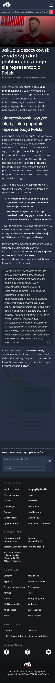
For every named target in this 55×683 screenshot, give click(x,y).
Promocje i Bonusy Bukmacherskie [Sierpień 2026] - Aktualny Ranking (13, 556)
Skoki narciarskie (12, 604)
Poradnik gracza (36, 546)
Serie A (7, 512)
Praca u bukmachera (14, 587)
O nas (9, 630)
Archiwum (33, 604)
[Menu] (51, 5)
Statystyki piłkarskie (37, 489)
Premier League (11, 495)
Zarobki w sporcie (36, 581)
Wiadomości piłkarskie (39, 523)
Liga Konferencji (11, 523)
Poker (30, 592)
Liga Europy (33, 517)
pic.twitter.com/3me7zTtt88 (20, 381)
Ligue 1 (31, 495)
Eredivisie (32, 500)
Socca (7, 615)
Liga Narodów (34, 512)
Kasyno (7, 592)
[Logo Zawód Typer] (6, 4)
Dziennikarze (34, 587)
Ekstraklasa (33, 506)
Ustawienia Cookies (38, 636)
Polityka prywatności (16, 636)
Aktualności (33, 575)
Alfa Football (10, 609)
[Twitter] (48, 652)
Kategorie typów (36, 598)
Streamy (8, 575)
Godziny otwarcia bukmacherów (12, 540)
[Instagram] (27, 652)
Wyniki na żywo (11, 489)
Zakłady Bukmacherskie (15, 546)
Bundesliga (9, 506)
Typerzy (8, 581)
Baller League (34, 609)
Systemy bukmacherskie (35, 540)
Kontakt (33, 630)
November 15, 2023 (15, 389)
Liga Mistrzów (10, 517)
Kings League (34, 615)
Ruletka (7, 598)
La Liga (7, 500)
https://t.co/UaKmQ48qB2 (19, 377)
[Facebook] (6, 652)
